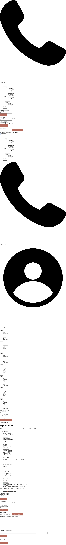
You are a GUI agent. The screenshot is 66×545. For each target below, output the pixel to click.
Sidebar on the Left (6, 453)
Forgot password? (15, 132)
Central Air (4, 413)
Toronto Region (11, 91)
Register (4, 125)
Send (3, 536)
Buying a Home (6, 449)
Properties (5, 86)
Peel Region (10, 90)
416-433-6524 (3, 82)
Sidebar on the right (7, 454)
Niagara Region (11, 95)
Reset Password (17, 130)
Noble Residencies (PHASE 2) (9, 439)
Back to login (2, 132)
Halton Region (11, 89)
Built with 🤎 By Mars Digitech (9, 491)
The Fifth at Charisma (7, 433)
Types (2, 330)
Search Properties (6, 419)
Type (6, 96)
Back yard (4, 411)
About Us (5, 106)
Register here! (8, 132)
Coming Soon (10, 105)
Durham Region (11, 88)
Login (3, 114)
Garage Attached (5, 416)
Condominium (11, 97)
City (6, 87)
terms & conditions (10, 123)
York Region (10, 94)
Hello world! (5, 444)
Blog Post (5, 445)
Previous (9, 103)
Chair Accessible (5, 414)
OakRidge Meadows (7, 438)
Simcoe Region (11, 93)
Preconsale (5, 466)
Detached (10, 98)
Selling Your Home (6, 452)
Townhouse (10, 99)
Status (6, 102)
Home (4, 85)
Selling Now (10, 104)
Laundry (3, 418)
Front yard (4, 415)
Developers (7, 101)
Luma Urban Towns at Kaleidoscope (10, 435)
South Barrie (5, 437)
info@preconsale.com (7, 464)
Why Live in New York (7, 446)
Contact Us (5, 108)
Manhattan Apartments (7, 447)
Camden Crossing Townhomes (9, 434)
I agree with (8, 123)
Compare (4, 543)
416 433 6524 (5, 462)
